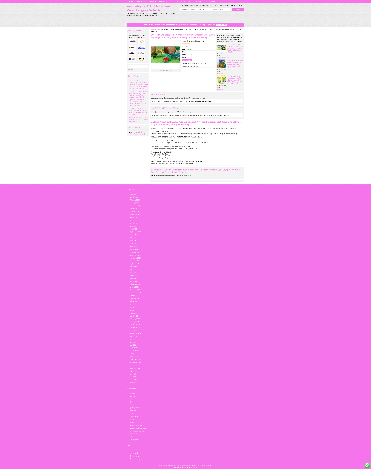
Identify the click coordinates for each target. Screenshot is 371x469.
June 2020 (133, 377)
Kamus (132, 419)
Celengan (133, 405)
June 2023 (133, 272)
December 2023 (135, 255)
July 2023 (133, 270)
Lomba (213, 2)
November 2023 (135, 258)
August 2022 (134, 301)
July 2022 (133, 304)
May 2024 (133, 243)
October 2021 (134, 330)
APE (177, 2)
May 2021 (133, 345)
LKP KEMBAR (192, 467)
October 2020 (134, 365)
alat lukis (133, 396)
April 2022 (133, 313)
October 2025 (134, 212)
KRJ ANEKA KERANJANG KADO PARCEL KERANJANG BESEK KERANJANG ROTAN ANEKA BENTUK (138, 103)
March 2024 (134, 249)
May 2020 (133, 380)
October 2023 (134, 261)
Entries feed (134, 453)
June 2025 (133, 223)
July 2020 (133, 374)
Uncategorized (134, 440)
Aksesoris (198, 2)
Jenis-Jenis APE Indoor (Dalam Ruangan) (137, 133)
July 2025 (133, 220)
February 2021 (135, 354)
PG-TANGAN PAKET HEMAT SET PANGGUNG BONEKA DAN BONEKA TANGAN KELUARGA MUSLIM (235, 48)
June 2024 (133, 241)
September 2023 (135, 264)
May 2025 (133, 226)
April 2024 (133, 246)
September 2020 (135, 368)
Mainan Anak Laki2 (166, 2)
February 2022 (135, 319)
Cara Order (187, 60)
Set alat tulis (186, 2)
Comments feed (135, 456)
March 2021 (134, 351)
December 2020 (135, 359)
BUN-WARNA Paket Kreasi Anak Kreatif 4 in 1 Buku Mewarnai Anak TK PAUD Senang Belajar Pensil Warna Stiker (235, 80)
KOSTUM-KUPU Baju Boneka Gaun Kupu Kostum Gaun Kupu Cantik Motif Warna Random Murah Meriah (138, 94)
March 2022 (134, 316)
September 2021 (135, 333)
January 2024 (134, 252)
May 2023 (133, 275)
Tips (206, 2)
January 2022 (134, 322)
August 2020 (134, 371)
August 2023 (134, 267)
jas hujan (133, 411)
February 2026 (135, 200)
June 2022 (133, 307)
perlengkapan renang (137, 431)
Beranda (130, 2)
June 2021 (133, 342)
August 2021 (134, 336)
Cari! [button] (238, 9)
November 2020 (135, 362)
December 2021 (135, 325)
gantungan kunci (135, 408)
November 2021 (135, 328)
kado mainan (134, 416)
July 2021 (133, 339)
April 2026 (133, 194)
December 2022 (135, 290)
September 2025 (135, 214)
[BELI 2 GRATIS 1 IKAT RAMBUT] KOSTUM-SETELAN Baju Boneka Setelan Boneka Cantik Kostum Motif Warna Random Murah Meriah (138, 84)
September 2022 (135, 299)
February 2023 (135, 284)
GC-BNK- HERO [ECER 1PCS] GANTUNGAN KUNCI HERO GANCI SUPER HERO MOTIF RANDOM (138, 111)
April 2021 (133, 348)
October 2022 (134, 296)
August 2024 (134, 235)
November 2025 (135, 209)
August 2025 (134, 217)
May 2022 (133, 310)
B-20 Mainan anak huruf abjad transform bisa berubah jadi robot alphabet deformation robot (235, 64)
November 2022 (135, 293)
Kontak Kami (221, 25)
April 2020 (133, 383)
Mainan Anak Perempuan (146, 2)
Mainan (132, 422)
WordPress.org (135, 459)
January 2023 (134, 287)
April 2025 (133, 229)
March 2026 (134, 197)
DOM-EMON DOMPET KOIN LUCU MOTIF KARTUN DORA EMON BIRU (138, 119)
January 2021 (134, 357)
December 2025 (135, 206)
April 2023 (133, 278)
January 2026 (134, 203)
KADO (132, 413)
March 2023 (134, 281)
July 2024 (133, 238)
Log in (132, 450)
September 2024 (135, 232)
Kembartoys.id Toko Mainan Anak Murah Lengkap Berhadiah (191, 465)
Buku (131, 402)
